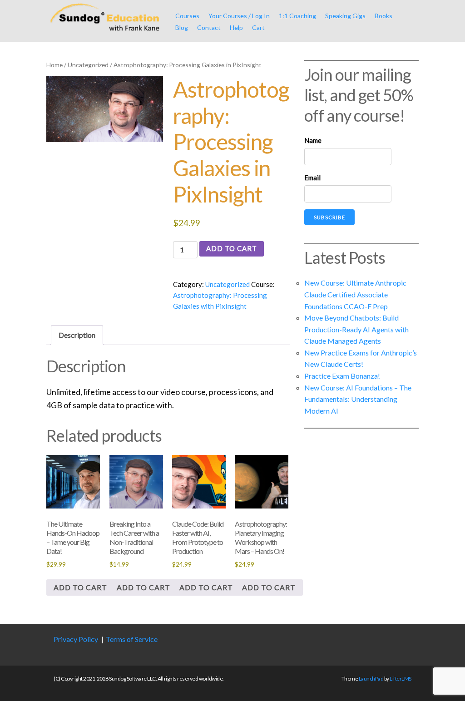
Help (236, 27)
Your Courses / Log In (239, 16)
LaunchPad (371, 678)
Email (312, 177)
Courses (187, 16)
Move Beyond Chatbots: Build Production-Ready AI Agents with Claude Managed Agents (356, 329)
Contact (209, 27)
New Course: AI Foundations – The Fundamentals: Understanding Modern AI (357, 399)
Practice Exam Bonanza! (342, 375)
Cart (258, 27)
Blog (181, 27)
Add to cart (231, 248)
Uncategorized (88, 65)
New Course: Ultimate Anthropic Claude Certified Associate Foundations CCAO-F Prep (355, 294)
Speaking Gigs (345, 16)
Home (54, 65)
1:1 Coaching (297, 16)
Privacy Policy (76, 639)
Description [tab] (77, 335)
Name (313, 140)
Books (383, 16)
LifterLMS (400, 678)
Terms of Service (132, 639)
